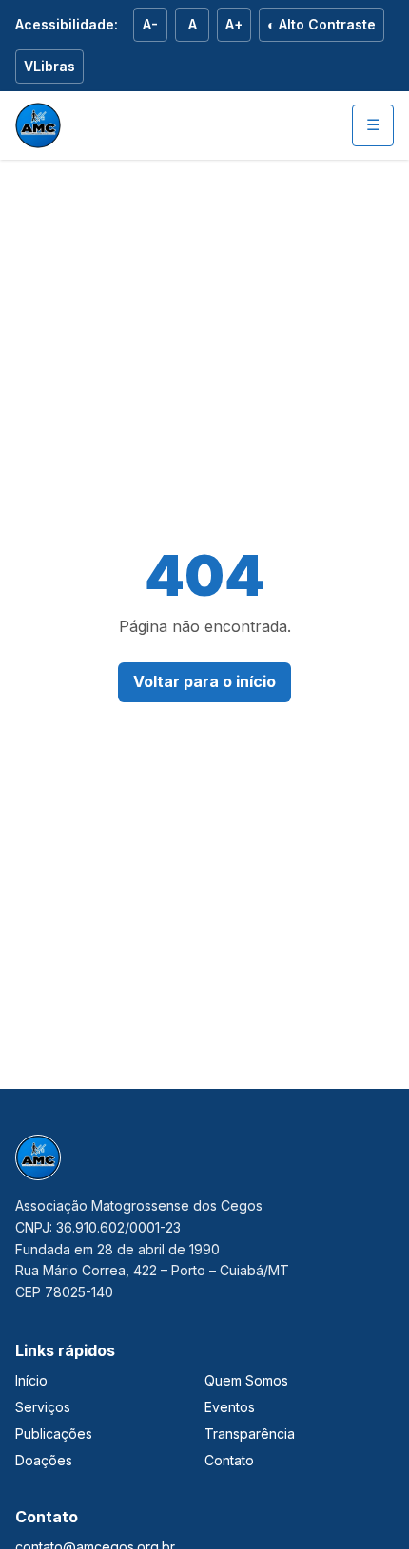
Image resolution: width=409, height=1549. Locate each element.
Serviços (42, 1407)
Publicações (53, 1433)
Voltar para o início (204, 681)
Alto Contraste (321, 24)
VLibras (49, 66)
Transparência (249, 1433)
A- (150, 24)
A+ (234, 24)
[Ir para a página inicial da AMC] (38, 125)
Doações (43, 1460)
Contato (229, 1460)
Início (31, 1380)
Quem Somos (246, 1380)
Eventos (229, 1407)
